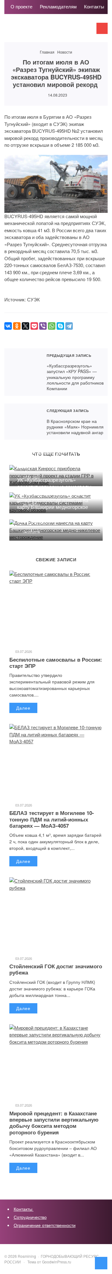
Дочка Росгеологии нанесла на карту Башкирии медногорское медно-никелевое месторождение (52, 510)
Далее (23, 708)
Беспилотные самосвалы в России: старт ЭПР (55, 662)
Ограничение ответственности (45, 1225)
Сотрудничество (30, 1217)
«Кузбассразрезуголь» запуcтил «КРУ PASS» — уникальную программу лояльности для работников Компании (22, 372)
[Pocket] (34, 326)
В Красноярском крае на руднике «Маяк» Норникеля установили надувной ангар (22, 422)
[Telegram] (69, 326)
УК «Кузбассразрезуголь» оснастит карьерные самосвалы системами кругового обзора (54, 486)
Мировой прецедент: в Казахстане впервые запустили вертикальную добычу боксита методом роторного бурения (54, 1122)
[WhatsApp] (51, 326)
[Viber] (43, 326)
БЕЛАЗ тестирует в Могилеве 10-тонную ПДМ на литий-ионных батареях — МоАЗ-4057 (51, 819)
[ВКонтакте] (8, 326)
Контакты (24, 1209)
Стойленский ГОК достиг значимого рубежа (55, 969)
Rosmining (51, 31)
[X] (25, 326)
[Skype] (60, 326)
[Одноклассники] (17, 326)
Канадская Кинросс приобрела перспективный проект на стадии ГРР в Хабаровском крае (52, 456)
